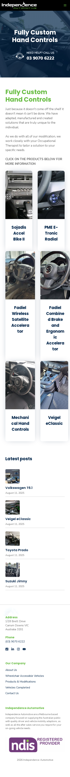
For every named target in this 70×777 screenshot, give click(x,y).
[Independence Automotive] (19, 5)
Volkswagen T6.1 (18, 487)
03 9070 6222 (40, 58)
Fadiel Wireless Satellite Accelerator (20, 319)
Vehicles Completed (17, 687)
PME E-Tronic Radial (51, 233)
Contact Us (12, 693)
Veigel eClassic (18, 519)
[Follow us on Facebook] (6, 649)
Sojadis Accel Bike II (18, 233)
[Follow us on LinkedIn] (12, 649)
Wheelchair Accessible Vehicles (24, 676)
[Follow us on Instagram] (18, 649)
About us (11, 670)
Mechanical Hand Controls (20, 423)
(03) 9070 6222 (15, 641)
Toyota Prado (16, 550)
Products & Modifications (20, 681)
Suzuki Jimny (16, 581)
